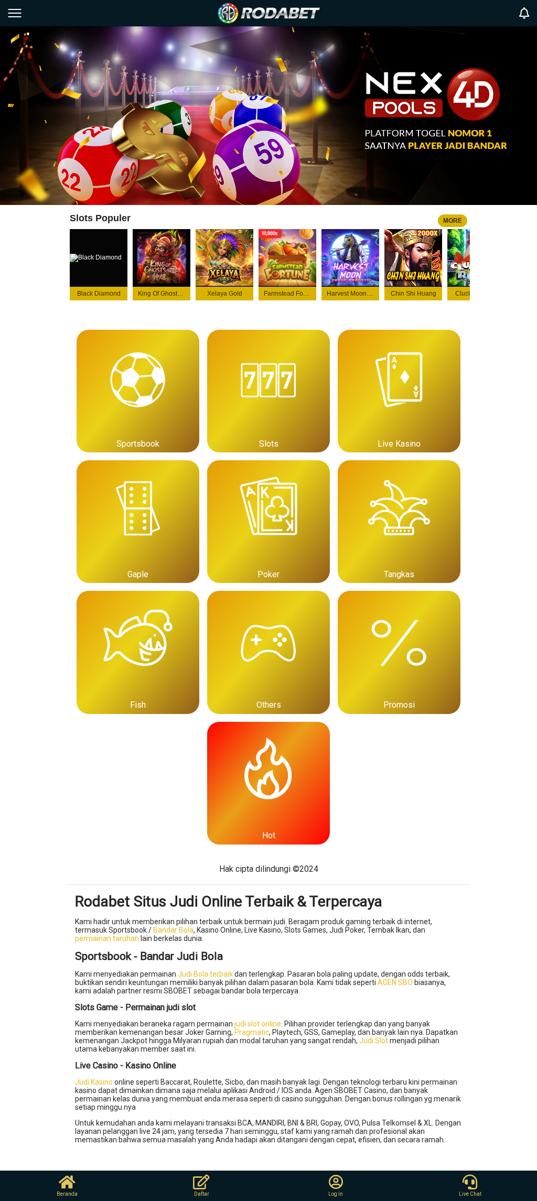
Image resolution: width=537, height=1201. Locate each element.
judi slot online (257, 1024)
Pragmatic (251, 1032)
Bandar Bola (173, 930)
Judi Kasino (94, 1082)
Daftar (201, 1194)
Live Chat (470, 1194)
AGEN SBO (395, 982)
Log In (335, 1194)
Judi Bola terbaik (205, 974)
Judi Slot (373, 1040)
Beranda (67, 1194)
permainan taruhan (107, 938)
